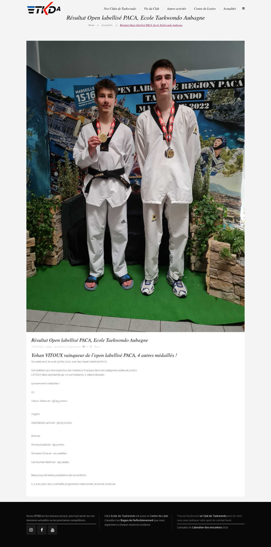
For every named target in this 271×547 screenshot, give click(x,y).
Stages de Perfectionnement (136, 520)
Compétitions (73, 346)
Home (91, 25)
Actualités (107, 25)
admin (48, 346)
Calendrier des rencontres (207, 527)
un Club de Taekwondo (213, 516)
